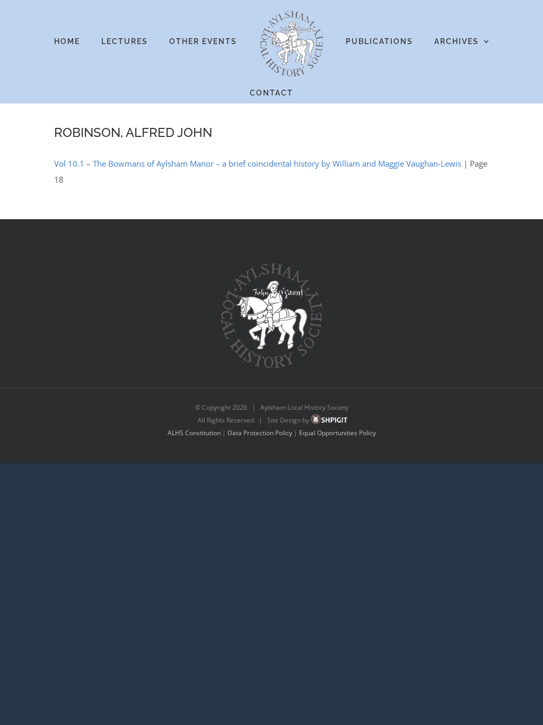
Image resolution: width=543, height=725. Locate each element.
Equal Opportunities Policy (337, 432)
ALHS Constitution (194, 432)
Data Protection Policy (259, 432)
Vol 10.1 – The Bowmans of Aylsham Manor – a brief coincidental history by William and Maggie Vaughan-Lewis (257, 163)
